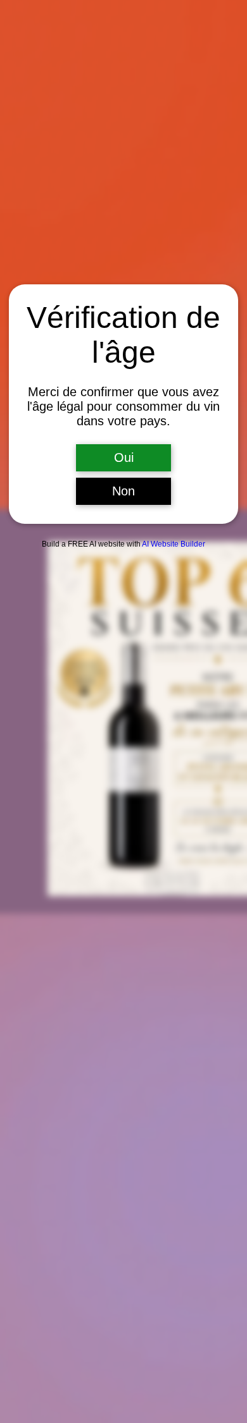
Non (123, 491)
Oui (124, 457)
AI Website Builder (173, 544)
